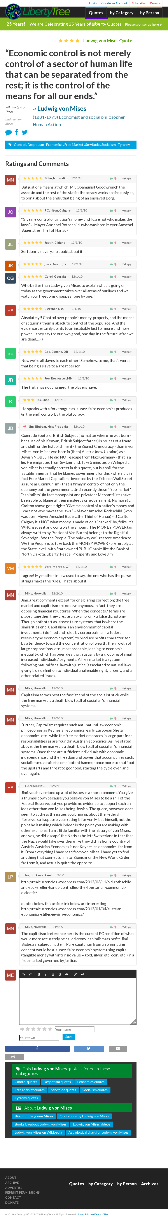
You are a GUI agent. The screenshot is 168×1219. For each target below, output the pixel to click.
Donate (155, 3)
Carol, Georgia (55, 276)
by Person (149, 12)
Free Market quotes (30, 1090)
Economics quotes (91, 1082)
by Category (121, 12)
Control (19, 144)
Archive (12, 1182)
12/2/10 (57, 593)
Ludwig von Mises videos (91, 1124)
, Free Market (73, 144)
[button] (23, 974)
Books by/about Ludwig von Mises (40, 1124)
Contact (13, 1197)
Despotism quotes (57, 1082)
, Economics (53, 144)
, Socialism (108, 144)
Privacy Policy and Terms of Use (92, 1214)
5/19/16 (57, 927)
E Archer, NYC (54, 308)
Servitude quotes (63, 1090)
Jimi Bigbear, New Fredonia (48, 426)
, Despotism (35, 144)
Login (93, 3)
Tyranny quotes (26, 1098)
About (10, 1177)
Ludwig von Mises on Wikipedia (38, 1132)
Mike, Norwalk (55, 178)
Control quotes (26, 1082)
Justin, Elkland (54, 242)
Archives (149, 1183)
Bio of (34, 1116)
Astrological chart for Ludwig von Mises (98, 1132)
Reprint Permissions (22, 1192)
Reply (128, 178)
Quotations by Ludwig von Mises (84, 1116)
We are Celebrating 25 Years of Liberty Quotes (94, 23)
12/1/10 (76, 178)
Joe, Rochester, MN (58, 378)
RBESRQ (42, 400)
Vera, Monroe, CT (57, 566)
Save (68, 1036)
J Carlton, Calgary (57, 210)
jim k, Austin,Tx (55, 264)
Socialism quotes (95, 1090)
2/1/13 (61, 875)
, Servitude (92, 144)
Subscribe (138, 3)
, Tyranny (123, 144)
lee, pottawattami (38, 875)
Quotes (96, 12)
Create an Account (114, 3)
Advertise (13, 1187)
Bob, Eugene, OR (56, 351)
